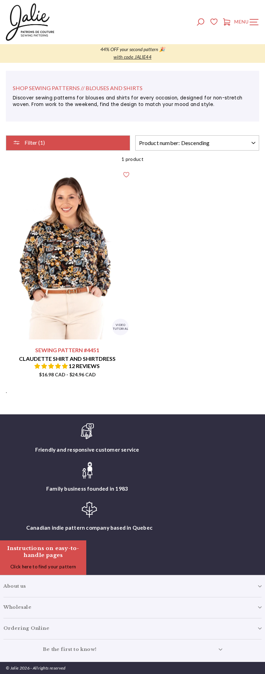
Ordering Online (26, 628)
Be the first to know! (69, 649)
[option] (132, 53)
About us (14, 586)
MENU (248, 23)
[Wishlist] (213, 22)
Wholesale (17, 607)
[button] (52, 366)
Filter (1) (34, 142)
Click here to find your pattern (43, 566)
